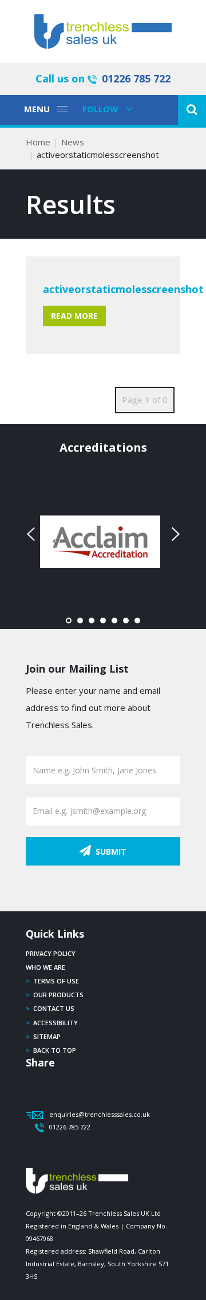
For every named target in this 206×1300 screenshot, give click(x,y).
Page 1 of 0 (145, 399)
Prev (32, 534)
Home (38, 142)
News (72, 142)
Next (174, 534)
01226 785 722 (136, 78)
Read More (74, 315)
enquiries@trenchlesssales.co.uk (99, 1114)
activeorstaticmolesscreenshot (123, 289)
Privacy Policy (51, 953)
